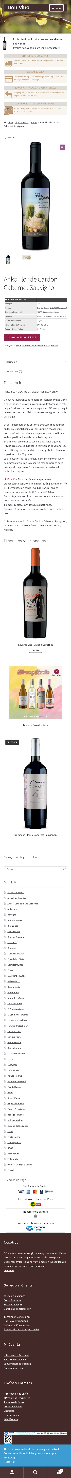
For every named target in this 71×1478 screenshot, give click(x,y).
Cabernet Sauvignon (32, 345)
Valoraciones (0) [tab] (13, 371)
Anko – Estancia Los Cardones (22, 903)
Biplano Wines (14, 920)
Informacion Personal (16, 1355)
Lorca (10, 1059)
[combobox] (35, 869)
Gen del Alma (14, 1048)
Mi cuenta (12, 1472)
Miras (10, 1092)
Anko (18, 345)
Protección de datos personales (21, 1329)
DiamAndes (13, 992)
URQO (10, 1148)
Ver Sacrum (13, 1153)
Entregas (9, 1410)
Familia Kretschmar (17, 1025)
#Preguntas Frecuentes (17, 1397)
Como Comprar (12, 1300)
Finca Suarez (14, 1031)
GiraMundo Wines (16, 1053)
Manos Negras (14, 1075)
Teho (10, 1131)
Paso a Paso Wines (16, 1109)
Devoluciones (11, 1415)
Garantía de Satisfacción (17, 1308)
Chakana (12, 942)
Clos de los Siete (15, 959)
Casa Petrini (13, 931)
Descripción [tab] (10, 361)
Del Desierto (13, 981)
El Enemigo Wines (16, 1009)
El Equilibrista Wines (17, 1014)
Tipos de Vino (21, 122)
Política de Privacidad (16, 1320)
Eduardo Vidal (14, 1003)
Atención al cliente (14, 1295)
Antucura (12, 909)
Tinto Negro (13, 1136)
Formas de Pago (13, 1304)
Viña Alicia (12, 1159)
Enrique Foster (14, 1036)
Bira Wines (12, 925)
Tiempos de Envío (14, 1402)
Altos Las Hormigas (17, 898)
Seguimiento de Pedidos (17, 1363)
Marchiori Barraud (16, 1081)
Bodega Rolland (15, 1114)
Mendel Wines (14, 1086)
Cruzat (10, 970)
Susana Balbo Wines (17, 1125)
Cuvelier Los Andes (17, 975)
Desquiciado (13, 986)
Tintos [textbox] (34, 869)
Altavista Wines (15, 892)
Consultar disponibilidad (21, 337)
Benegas (11, 914)
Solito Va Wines (15, 1120)
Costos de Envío (13, 1406)
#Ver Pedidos (11, 1419)
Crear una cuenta (13, 1368)
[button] (62, 147)
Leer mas (9, 1270)
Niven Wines (13, 1098)
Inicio (10, 122)
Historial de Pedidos (15, 1359)
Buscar (35, 1472)
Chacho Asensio (15, 937)
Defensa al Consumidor (17, 1325)
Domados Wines (15, 998)
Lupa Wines (13, 1070)
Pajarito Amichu (15, 1103)
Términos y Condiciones (17, 1316)
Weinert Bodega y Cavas (19, 1164)
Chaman (11, 948)
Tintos (34, 122)
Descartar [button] (9, 1461)
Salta (47, 345)
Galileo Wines (14, 1042)
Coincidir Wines (15, 964)
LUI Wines (12, 1064)
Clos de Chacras (15, 953)
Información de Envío (16, 1393)
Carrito (54, 1469)
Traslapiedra (14, 1142)
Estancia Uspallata (17, 1020)
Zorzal (10, 1170)
